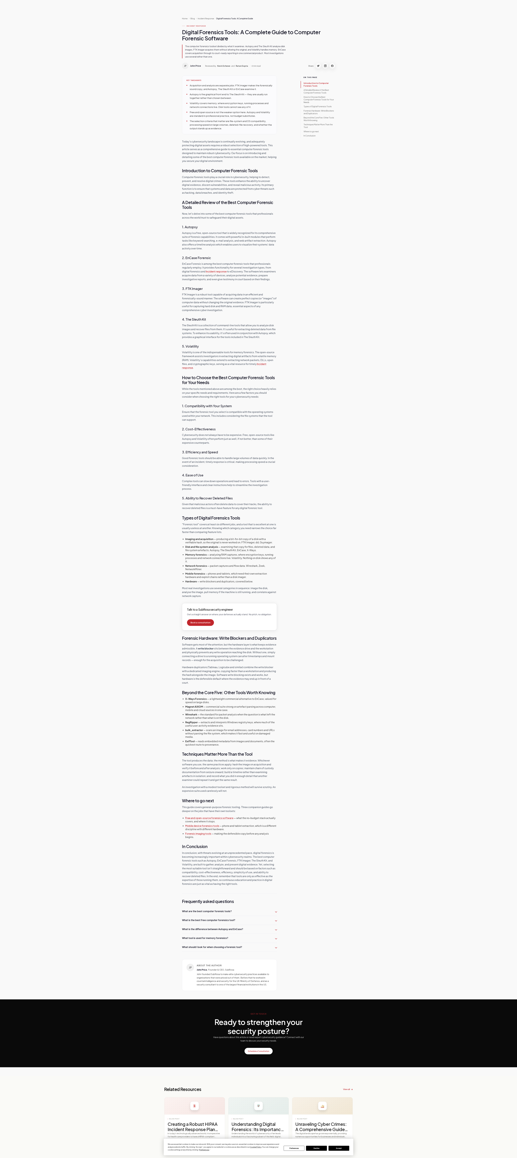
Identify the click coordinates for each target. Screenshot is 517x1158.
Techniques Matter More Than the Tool (318, 125)
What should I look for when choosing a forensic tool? (212, 947)
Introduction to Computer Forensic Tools (316, 84)
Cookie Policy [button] (255, 1147)
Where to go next (311, 131)
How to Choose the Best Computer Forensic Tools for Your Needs (319, 99)
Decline (316, 1148)
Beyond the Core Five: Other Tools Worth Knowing (319, 118)
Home (185, 18)
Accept (339, 1148)
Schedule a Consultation (258, 1051)
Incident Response (196, 26)
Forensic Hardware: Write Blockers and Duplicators (319, 112)
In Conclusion (310, 135)
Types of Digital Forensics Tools (318, 106)
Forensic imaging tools (198, 833)
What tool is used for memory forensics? (205, 938)
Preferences (294, 1148)
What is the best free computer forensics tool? (208, 920)
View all (346, 1089)
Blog (193, 18)
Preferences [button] (204, 1150)
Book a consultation (200, 622)
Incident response (216, 271)
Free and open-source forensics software (209, 817)
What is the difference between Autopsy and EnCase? (212, 929)
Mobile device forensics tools (202, 825)
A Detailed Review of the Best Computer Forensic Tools (316, 91)
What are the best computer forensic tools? (207, 911)
